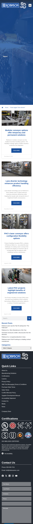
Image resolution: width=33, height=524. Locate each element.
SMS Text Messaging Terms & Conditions (14, 384)
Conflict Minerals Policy (9, 392)
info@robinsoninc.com (12, 470)
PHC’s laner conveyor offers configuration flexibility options (16, 235)
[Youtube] (16, 476)
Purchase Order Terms (8, 387)
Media (3, 404)
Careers (4, 379)
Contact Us (5, 401)
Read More (16, 150)
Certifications (6, 376)
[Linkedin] (9, 476)
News (3, 406)
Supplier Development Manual (11, 395)
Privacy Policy (6, 381)
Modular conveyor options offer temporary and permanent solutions (16, 132)
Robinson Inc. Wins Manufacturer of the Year (14, 330)
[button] (30, 5)
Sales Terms (5, 390)
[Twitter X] (6, 476)
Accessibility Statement (9, 398)
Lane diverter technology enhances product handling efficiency (16, 183)
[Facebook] (3, 476)
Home (6, 107)
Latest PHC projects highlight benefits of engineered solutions (16, 290)
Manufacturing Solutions (9, 373)
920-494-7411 (10, 467)
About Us (4, 370)
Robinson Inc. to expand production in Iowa (13, 337)
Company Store (6, 411)
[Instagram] (13, 476)
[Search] (29, 318)
